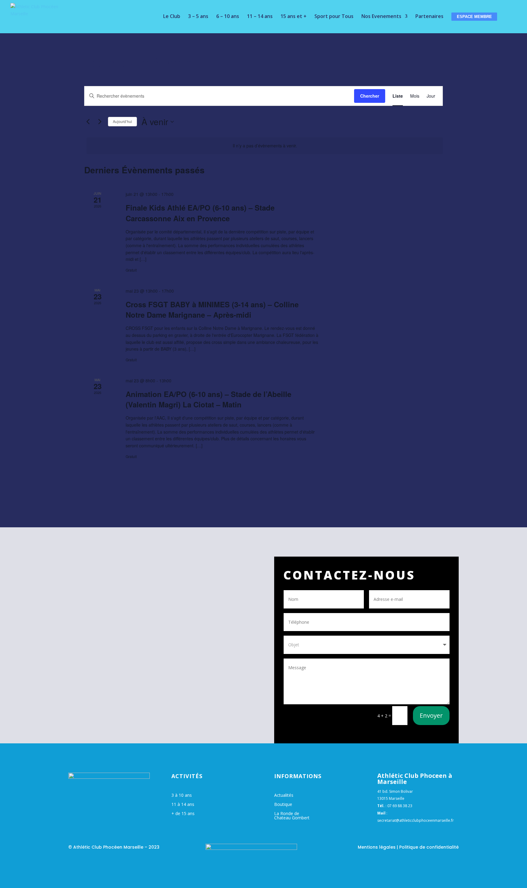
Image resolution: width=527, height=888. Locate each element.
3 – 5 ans (198, 17)
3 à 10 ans (181, 795)
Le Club (171, 17)
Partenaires (429, 17)
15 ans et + (294, 17)
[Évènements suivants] (99, 121)
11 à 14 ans (182, 804)
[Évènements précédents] (87, 121)
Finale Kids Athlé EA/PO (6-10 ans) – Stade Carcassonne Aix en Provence (200, 212)
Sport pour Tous (333, 17)
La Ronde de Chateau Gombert (292, 816)
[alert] (265, 145)
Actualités (283, 795)
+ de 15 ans (183, 813)
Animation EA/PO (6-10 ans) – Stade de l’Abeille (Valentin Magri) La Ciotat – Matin (208, 399)
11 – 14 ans (260, 17)
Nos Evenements (381, 17)
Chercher (369, 96)
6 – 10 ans (227, 17)
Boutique (283, 804)
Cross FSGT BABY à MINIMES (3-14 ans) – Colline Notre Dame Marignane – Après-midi (212, 309)
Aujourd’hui (122, 121)
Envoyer (431, 715)
